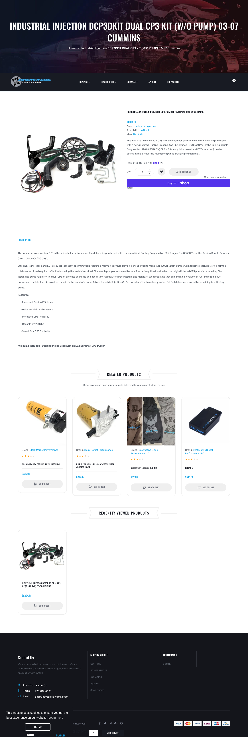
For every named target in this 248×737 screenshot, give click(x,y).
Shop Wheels (97, 690)
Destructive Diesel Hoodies (144, 467)
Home (72, 48)
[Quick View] (22, 415)
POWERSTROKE (98, 670)
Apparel (94, 683)
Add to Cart (183, 172)
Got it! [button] (38, 727)
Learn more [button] (55, 717)
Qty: (129, 171)
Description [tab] (24, 240)
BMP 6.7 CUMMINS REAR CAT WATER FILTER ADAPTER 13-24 (95, 466)
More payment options (216, 177)
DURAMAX (96, 677)
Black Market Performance (44, 450)
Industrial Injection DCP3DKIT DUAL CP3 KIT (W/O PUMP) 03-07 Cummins (41, 585)
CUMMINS (95, 663)
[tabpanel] (124, 299)
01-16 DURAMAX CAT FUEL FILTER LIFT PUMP (41, 464)
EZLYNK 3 (189, 467)
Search (167, 663)
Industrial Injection (145, 126)
